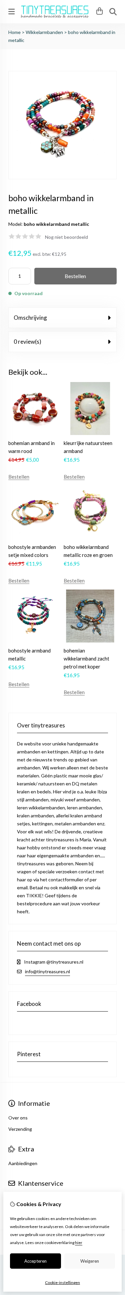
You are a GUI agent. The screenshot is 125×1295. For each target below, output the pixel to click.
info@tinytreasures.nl (47, 971)
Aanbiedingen (22, 1163)
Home (14, 32)
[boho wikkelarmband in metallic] (62, 177)
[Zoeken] (113, 11)
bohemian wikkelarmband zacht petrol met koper (86, 658)
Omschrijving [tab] (30, 317)
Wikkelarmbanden (45, 32)
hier (78, 1242)
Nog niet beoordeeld (66, 237)
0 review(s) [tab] (27, 341)
